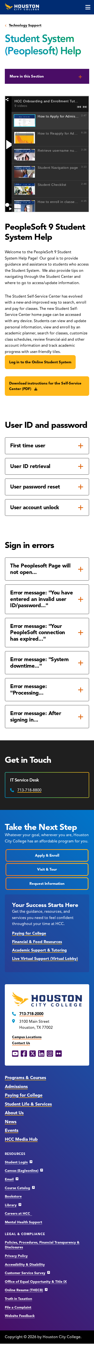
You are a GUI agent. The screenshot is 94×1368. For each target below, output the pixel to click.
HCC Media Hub (21, 1139)
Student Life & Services (28, 1104)
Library (11, 1205)
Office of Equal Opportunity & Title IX (36, 1282)
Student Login (16, 1162)
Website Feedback (20, 1316)
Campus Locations (26, 1037)
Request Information (47, 883)
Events (11, 1130)
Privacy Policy (16, 1256)
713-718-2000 (31, 1013)
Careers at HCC (18, 1214)
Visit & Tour (47, 869)
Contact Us (21, 1043)
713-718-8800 (29, 790)
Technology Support (25, 25)
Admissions (16, 1086)
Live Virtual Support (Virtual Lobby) (45, 958)
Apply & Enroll (47, 855)
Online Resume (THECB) (24, 1290)
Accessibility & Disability (25, 1265)
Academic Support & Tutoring (39, 950)
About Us (14, 1112)
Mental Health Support (23, 1222)
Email (9, 1179)
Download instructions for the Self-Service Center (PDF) (45, 386)
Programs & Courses (25, 1077)
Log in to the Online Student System (40, 362)
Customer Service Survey (25, 1273)
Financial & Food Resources (37, 941)
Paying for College (29, 933)
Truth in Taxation (18, 1299)
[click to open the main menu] (87, 7)
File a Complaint (18, 1307)
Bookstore (13, 1196)
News (10, 1121)
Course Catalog (17, 1188)
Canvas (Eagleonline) (21, 1171)
